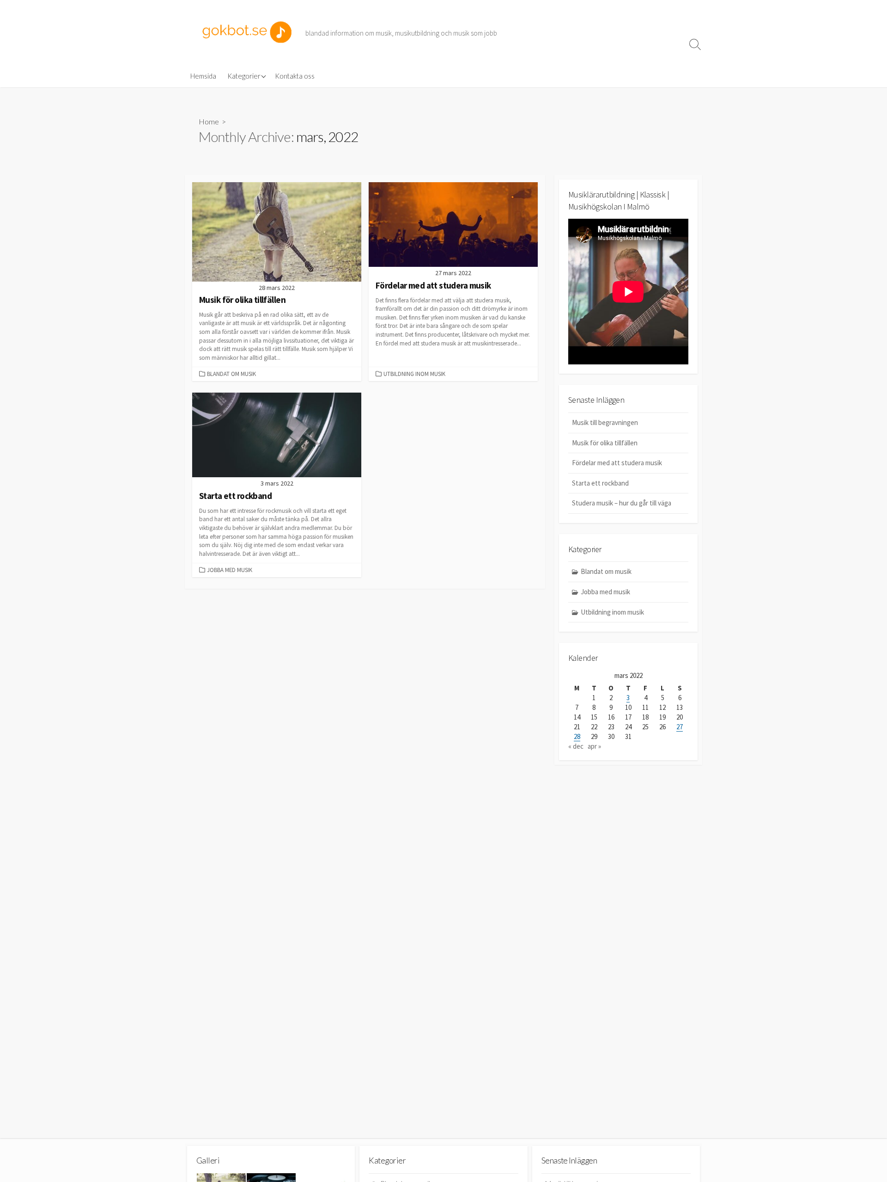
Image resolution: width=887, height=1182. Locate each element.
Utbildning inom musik (414, 373)
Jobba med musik (229, 569)
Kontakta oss (295, 76)
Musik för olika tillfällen (605, 442)
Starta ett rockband (600, 483)
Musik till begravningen (605, 422)
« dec (575, 746)
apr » (594, 746)
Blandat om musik (231, 373)
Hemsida (203, 76)
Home (209, 121)
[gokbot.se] (247, 32)
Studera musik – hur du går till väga (621, 503)
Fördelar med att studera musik (617, 462)
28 (577, 736)
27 (679, 726)
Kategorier (244, 76)
